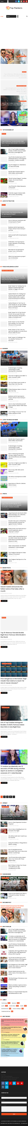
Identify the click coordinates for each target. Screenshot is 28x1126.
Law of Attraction (8, 201)
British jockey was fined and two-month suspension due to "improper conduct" (17, 530)
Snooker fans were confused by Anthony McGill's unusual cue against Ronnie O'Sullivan (17, 522)
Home (2, 16)
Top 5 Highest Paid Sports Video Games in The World (17, 553)
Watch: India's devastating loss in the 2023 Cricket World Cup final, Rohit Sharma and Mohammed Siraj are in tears (17, 539)
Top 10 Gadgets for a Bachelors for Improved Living (12, 432)
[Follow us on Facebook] (3, 1083)
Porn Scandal (23, 115)
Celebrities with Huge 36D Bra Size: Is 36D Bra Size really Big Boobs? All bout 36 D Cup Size (17, 952)
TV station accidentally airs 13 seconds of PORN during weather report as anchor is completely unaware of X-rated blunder (14, 119)
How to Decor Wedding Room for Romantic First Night (17, 830)
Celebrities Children (21, 56)
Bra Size (24, 72)
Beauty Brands (5, 878)
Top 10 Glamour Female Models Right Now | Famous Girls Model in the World (14, 74)
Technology (5, 423)
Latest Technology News (10, 420)
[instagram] (21, 1)
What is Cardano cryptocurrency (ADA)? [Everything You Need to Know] (17, 986)
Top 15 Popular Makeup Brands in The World (13, 886)
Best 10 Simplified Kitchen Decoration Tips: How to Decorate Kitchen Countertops (17, 851)
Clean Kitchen (5, 807)
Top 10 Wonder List (8, 130)
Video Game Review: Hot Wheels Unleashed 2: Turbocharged (17, 546)
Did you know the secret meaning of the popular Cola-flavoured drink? (14, 361)
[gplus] (26, 1)
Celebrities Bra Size (5, 1011)
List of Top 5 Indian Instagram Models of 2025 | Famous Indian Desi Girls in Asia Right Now (14, 104)
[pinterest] (24, 1)
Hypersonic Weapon (21, 85)
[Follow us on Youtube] (18, 1083)
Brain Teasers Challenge (7, 270)
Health (3, 205)
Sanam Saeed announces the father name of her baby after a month (15, 59)
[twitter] (19, 1)
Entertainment (4, 1008)
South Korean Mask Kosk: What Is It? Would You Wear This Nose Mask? (17, 895)
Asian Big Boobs (22, 101)
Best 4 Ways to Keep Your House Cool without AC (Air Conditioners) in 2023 (17, 866)
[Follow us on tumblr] (3, 1087)
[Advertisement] (14, 32)
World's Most (12, 1005)
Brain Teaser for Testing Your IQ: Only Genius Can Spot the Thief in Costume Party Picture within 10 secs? (13, 278)
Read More (4, 600)
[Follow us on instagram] (14, 1083)
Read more (7, 1024)
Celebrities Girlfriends (7, 497)
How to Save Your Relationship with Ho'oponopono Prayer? (12, 213)
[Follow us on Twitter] (6, 1083)
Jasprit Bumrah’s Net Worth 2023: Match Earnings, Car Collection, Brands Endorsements (17, 514)
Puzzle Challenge (17, 1008)
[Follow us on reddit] (6, 1087)
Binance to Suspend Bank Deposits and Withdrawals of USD (17, 992)
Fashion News (6, 874)
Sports (4, 493)
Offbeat (4, 803)
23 (10, 797)
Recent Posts (6, 568)
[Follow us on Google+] (10, 1083)
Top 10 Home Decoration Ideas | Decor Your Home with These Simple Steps (17, 859)
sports (2, 1005)
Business (5, 348)
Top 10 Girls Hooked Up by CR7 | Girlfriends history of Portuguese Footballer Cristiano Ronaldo (11, 505)
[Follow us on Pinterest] (21, 1083)
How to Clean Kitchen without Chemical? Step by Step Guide (11, 815)
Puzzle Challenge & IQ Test (10, 266)
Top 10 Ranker (13, 1121)
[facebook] (16, 1)
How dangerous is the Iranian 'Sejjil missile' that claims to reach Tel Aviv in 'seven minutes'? (14, 89)
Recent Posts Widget (4, 1057)
